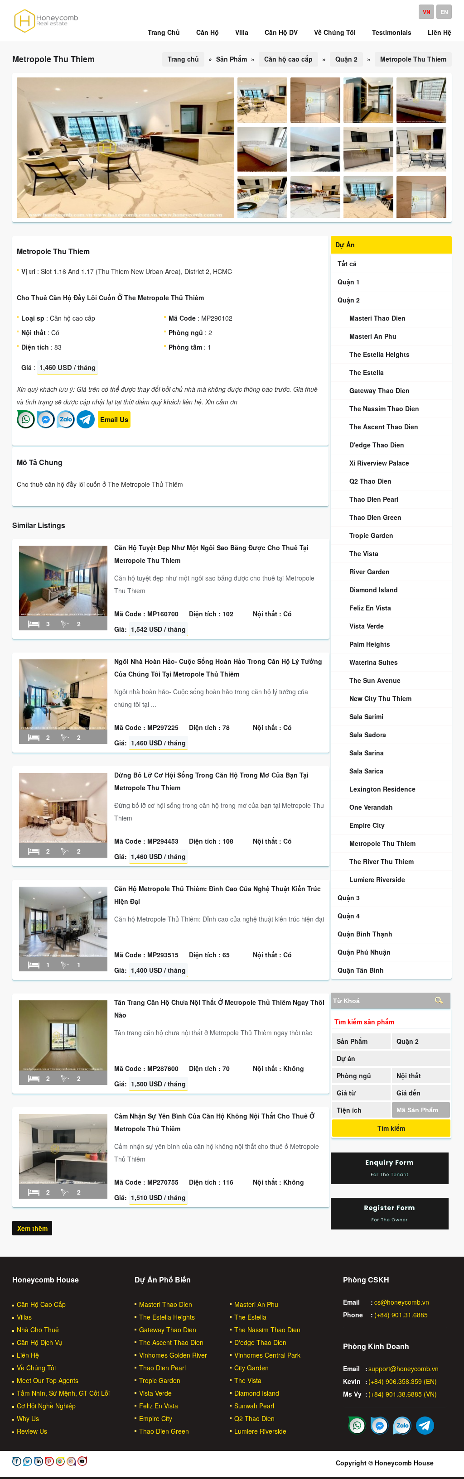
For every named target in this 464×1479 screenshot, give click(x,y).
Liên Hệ (28, 1354)
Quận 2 (346, 58)
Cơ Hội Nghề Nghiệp (46, 1405)
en (444, 12)
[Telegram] (86, 425)
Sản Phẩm (352, 1041)
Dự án (346, 1058)
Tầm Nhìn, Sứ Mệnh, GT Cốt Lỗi (63, 1392)
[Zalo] (66, 425)
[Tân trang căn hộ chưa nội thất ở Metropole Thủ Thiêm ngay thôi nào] (63, 1067)
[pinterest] (48, 1463)
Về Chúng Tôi (36, 1367)
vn (426, 12)
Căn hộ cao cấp (288, 58)
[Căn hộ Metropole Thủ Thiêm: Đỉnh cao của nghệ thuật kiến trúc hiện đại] (63, 954)
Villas (24, 1316)
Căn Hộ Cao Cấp (41, 1304)
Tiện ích (349, 1109)
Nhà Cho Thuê (38, 1329)
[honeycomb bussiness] (59, 1463)
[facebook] (16, 1463)
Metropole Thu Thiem (413, 58)
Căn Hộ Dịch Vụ (39, 1342)
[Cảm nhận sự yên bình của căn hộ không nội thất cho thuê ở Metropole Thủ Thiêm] (63, 1181)
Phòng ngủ (354, 1075)
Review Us (32, 1431)
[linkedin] (37, 1463)
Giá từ (346, 1092)
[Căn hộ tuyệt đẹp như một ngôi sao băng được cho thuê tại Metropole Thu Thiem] (63, 613)
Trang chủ (183, 58)
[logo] (46, 32)
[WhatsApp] (26, 425)
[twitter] (26, 1463)
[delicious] (81, 1463)
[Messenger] (46, 425)
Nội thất (408, 1075)
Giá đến (408, 1092)
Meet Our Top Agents (47, 1380)
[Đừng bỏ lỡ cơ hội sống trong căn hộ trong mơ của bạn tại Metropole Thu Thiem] (63, 840)
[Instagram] (70, 1463)
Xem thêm (32, 1228)
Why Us (28, 1418)
